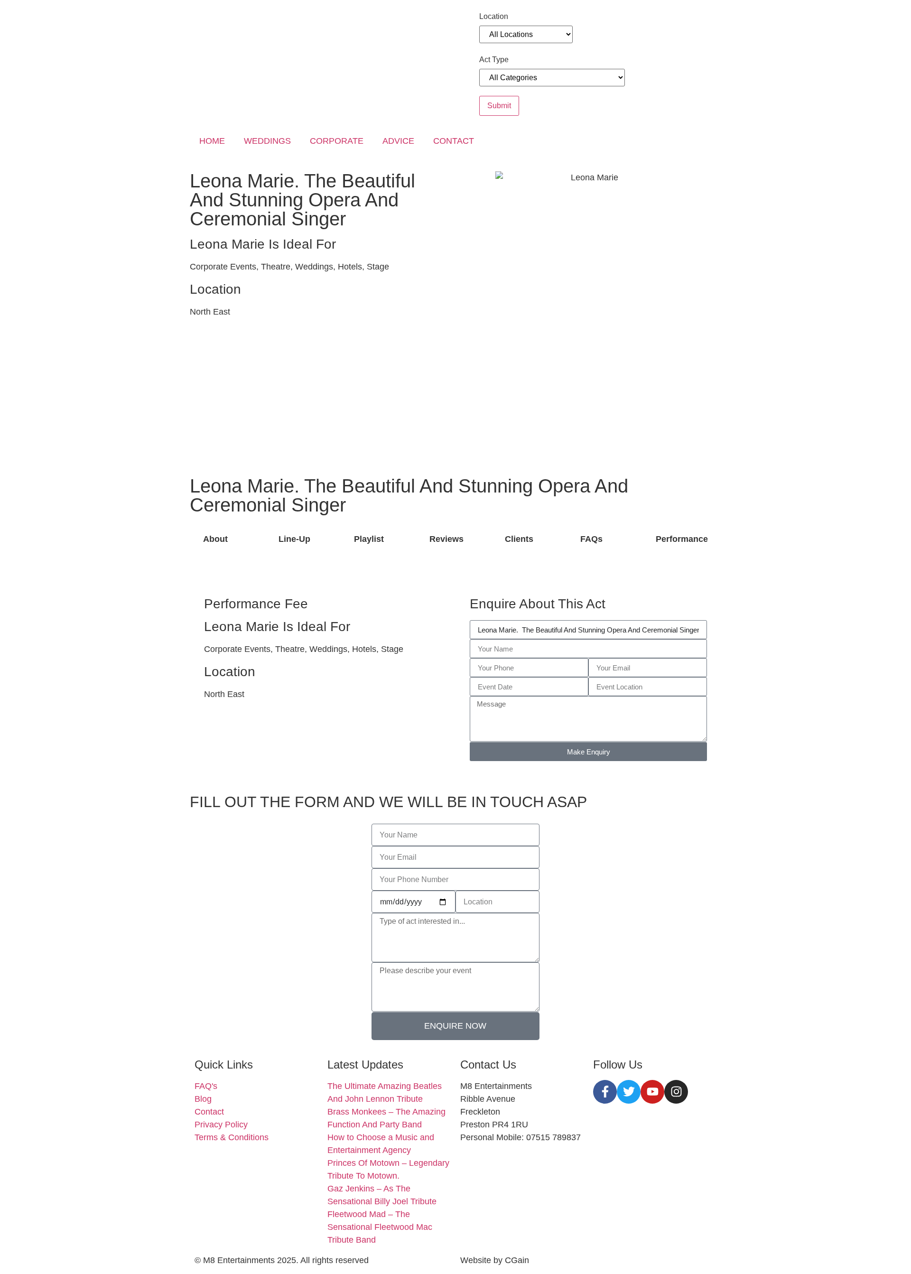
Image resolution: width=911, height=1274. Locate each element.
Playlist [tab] (369, 539)
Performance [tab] (682, 539)
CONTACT (453, 141)
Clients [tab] (519, 539)
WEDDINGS (267, 141)
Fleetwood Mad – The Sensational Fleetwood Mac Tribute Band (379, 1227)
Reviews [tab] (446, 539)
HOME (212, 141)
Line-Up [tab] (294, 539)
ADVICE (398, 141)
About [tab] (215, 539)
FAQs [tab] (591, 539)
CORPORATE (336, 141)
